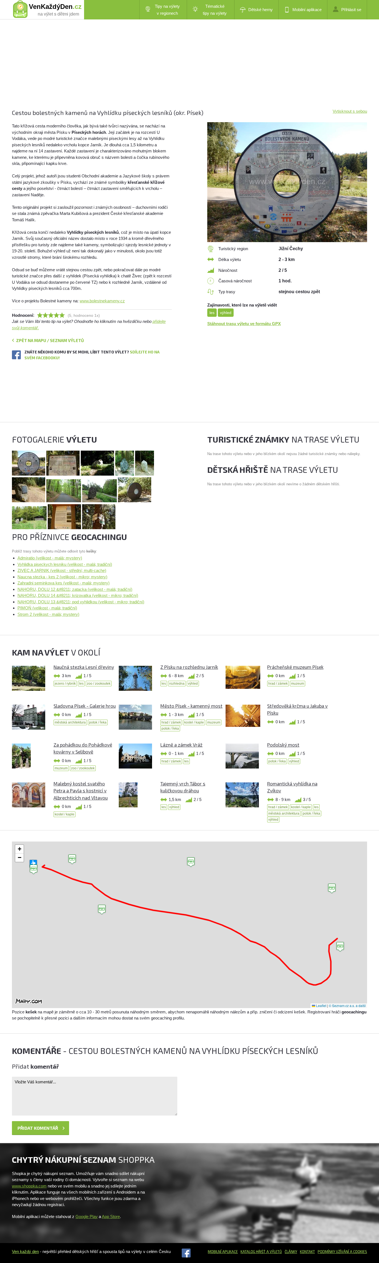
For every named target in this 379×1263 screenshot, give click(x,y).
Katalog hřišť (253, 1251)
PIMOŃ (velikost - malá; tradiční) (47, 608)
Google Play (86, 1216)
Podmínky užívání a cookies (342, 1251)
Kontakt (307, 1251)
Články (291, 1251)
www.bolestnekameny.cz (102, 300)
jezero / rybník (65, 684)
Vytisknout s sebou (350, 111)
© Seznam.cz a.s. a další (347, 1005)
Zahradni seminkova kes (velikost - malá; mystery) (63, 583)
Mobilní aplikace (307, 9)
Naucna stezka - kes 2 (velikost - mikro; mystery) (62, 576)
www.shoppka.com (29, 1186)
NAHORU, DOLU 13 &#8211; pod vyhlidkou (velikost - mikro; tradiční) (80, 601)
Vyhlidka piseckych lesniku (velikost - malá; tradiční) (64, 564)
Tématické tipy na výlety (215, 10)
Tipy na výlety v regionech (167, 10)
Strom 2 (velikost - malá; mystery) (48, 614)
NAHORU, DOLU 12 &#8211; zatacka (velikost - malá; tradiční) (74, 589)
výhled (225, 312)
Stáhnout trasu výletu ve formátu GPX (244, 323)
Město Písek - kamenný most (191, 706)
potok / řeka (98, 722)
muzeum (297, 684)
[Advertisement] (178, 69)
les (211, 312)
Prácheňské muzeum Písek (295, 667)
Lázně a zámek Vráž (181, 744)
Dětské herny (260, 9)
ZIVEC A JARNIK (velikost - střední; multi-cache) (61, 570)
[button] (72, 859)
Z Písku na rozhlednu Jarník (189, 667)
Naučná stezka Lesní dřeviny (84, 667)
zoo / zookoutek (98, 684)
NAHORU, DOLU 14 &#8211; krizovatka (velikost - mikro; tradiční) (77, 595)
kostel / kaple (194, 722)
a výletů (274, 1251)
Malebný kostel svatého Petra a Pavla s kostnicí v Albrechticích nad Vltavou (81, 790)
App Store (111, 1216)
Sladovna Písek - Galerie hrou (85, 706)
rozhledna (177, 684)
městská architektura (70, 722)
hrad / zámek (278, 684)
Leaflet (320, 1005)
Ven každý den (25, 1251)
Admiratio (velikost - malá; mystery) (49, 558)
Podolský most (283, 744)
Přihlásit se (351, 9)
